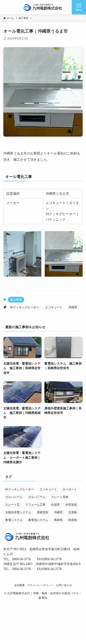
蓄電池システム (38, 520)
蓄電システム (13, 520)
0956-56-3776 (21, 559)
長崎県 (58, 520)
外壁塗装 (71, 504)
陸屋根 (72, 520)
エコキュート (53, 307)
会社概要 (19, 585)
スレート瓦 (12, 504)
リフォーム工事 (35, 504)
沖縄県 (73, 307)
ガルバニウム (13, 497)
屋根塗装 (42, 512)
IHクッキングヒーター (24, 307)
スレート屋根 (59, 497)
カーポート (70, 489)
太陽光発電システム (18, 512)
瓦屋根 (72, 512)
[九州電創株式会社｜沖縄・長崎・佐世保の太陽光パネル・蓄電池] (43, 7)
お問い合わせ (64, 585)
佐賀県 (55, 504)
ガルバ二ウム (36, 497)
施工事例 (16, 299)
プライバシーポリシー (40, 585)
